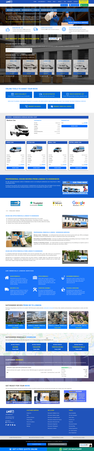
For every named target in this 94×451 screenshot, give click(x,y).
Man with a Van (14, 288)
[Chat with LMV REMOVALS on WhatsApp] (61, 449)
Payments (71, 421)
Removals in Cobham (52, 428)
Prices (49, 1)
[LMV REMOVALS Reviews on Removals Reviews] (15, 203)
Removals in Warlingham (53, 426)
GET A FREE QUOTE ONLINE (24, 449)
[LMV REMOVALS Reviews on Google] (78, 203)
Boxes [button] (59, 1)
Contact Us (29, 413)
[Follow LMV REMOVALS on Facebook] (6, 425)
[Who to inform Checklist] (75, 396)
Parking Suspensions (73, 428)
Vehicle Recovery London (79, 437)
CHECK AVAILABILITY (19, 95)
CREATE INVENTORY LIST (75, 95)
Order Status (71, 417)
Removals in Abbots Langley (53, 415)
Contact (76, 1)
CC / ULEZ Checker (73, 430)
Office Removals (43, 276)
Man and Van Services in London (36, 437)
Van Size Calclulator (73, 415)
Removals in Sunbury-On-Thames (55, 419)
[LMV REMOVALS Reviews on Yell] (57, 203)
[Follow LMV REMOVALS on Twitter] (8, 425)
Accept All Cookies (36, 444)
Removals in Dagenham (52, 423)
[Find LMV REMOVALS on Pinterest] (12, 425)
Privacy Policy (65, 441)
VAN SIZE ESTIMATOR (47, 95)
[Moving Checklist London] (19, 397)
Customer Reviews (30, 417)
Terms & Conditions (31, 421)
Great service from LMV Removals (15, 367)
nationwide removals (48, 308)
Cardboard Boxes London (57, 437)
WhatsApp (85, 5)
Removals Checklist (73, 423)
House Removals (15, 276)
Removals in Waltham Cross (53, 413)
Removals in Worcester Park (53, 421)
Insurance (29, 423)
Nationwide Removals (72, 276)
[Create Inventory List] (47, 397)
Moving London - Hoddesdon (15, 210)
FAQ (27, 415)
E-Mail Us (8, 420)
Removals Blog (72, 426)
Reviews (70, 1)
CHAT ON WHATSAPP (72, 449)
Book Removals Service (78, 22)
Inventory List (71, 419)
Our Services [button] (41, 1)
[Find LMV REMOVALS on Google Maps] (10, 425)
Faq (65, 1)
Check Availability (72, 413)
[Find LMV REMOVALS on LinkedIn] (14, 425)
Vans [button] (54, 1)
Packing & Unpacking (72, 288)
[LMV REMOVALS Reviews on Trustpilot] (36, 203)
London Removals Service (15, 437)
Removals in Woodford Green (54, 417)
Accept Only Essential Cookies (57, 444)
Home (35, 1)
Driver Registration (72, 432)
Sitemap (28, 426)
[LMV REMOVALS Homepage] (9, 2)
